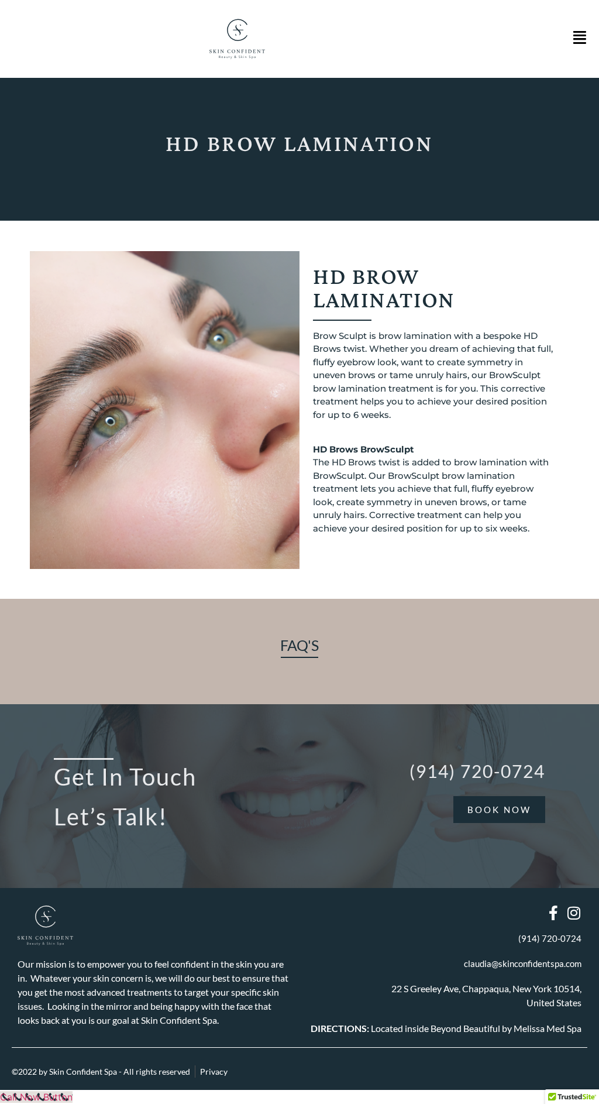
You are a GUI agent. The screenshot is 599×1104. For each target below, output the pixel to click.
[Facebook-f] (553, 913)
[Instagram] (574, 913)
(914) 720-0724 (477, 770)
